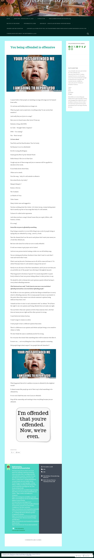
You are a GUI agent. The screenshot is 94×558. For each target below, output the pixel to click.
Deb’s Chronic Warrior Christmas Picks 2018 (49, 480)
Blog (8, 18)
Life (44, 469)
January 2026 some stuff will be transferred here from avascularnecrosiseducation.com (56, 28)
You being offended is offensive (32, 47)
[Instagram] (72, 47)
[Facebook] (69, 47)
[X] (74, 47)
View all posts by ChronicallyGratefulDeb (18, 529)
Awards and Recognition (15, 28)
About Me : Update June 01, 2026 (23, 18)
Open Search (87, 33)
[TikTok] (85, 47)
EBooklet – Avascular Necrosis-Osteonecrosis (55, 23)
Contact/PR (41, 18)
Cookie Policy (28, 555)
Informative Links (30, 23)
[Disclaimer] (47, 7)
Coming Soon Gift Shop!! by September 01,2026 (21, 33)
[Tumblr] (82, 47)
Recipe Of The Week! (13, 23)
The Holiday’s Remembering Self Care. (51, 476)
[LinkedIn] (77, 47)
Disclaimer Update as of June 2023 (60, 18)
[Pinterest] (80, 47)
